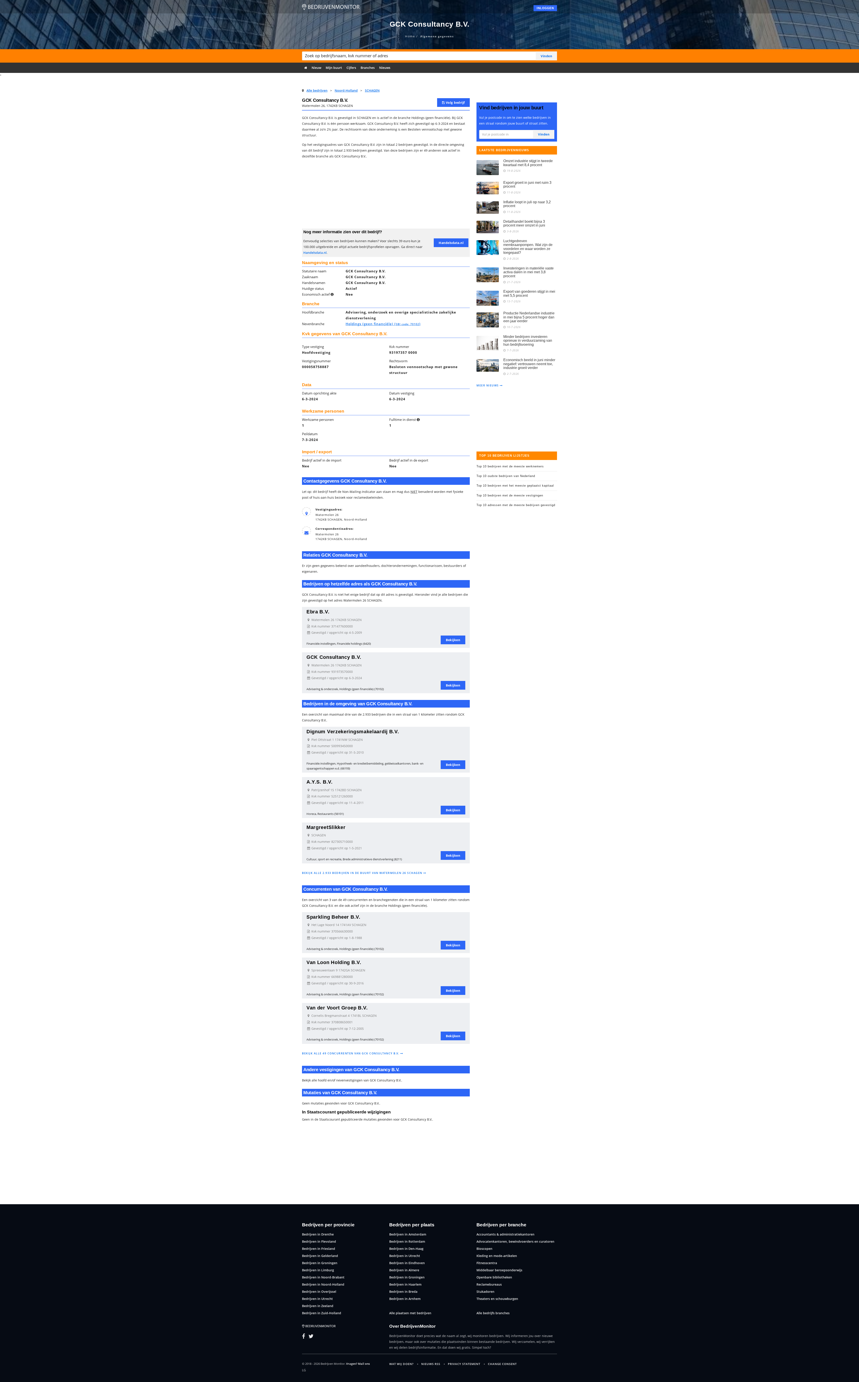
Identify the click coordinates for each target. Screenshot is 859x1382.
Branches (368, 68)
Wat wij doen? (401, 1364)
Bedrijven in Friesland (318, 1248)
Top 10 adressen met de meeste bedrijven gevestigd (515, 505)
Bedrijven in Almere (404, 1270)
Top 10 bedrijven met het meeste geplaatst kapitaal (515, 485)
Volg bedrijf (455, 102)
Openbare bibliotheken (494, 1277)
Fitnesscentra (486, 1263)
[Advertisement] (386, 195)
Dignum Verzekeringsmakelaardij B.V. (352, 731)
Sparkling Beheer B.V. (333, 917)
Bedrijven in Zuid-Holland (321, 1313)
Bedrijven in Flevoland (319, 1241)
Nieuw (316, 68)
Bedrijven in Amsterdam (407, 1234)
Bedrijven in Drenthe (318, 1234)
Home (410, 36)
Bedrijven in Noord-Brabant (323, 1277)
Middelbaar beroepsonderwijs (499, 1270)
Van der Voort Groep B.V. (337, 1008)
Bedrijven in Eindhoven (407, 1263)
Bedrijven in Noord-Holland (323, 1284)
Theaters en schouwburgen (497, 1299)
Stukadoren (485, 1291)
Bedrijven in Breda (403, 1291)
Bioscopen (484, 1248)
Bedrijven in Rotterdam (407, 1241)
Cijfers (351, 68)
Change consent (502, 1364)
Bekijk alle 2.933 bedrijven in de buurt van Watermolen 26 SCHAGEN (362, 873)
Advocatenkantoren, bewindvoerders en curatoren (515, 1241)
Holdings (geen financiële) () (383, 324)
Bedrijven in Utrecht (317, 1299)
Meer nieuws (488, 385)
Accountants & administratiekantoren (505, 1234)
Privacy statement (464, 1364)
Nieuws (384, 68)
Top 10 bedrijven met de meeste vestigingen (509, 495)
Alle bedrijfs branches (493, 1313)
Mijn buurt (334, 68)
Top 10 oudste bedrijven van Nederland (505, 476)
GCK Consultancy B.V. (333, 657)
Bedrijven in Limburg (318, 1270)
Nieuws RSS (430, 1364)
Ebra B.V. (317, 612)
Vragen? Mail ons (358, 1364)
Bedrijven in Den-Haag (406, 1248)
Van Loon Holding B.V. (333, 962)
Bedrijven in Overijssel (319, 1291)
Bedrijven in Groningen (319, 1263)
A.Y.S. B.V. (319, 782)
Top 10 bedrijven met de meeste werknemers (510, 466)
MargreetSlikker (326, 827)
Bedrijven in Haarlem (405, 1284)
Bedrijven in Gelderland (320, 1256)
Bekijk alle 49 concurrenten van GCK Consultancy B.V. (351, 1053)
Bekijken (453, 640)
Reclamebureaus (489, 1284)
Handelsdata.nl (315, 252)
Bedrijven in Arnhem (405, 1299)
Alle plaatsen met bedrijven (410, 1313)
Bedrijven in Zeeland (317, 1306)
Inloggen (545, 8)
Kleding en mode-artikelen (496, 1256)
